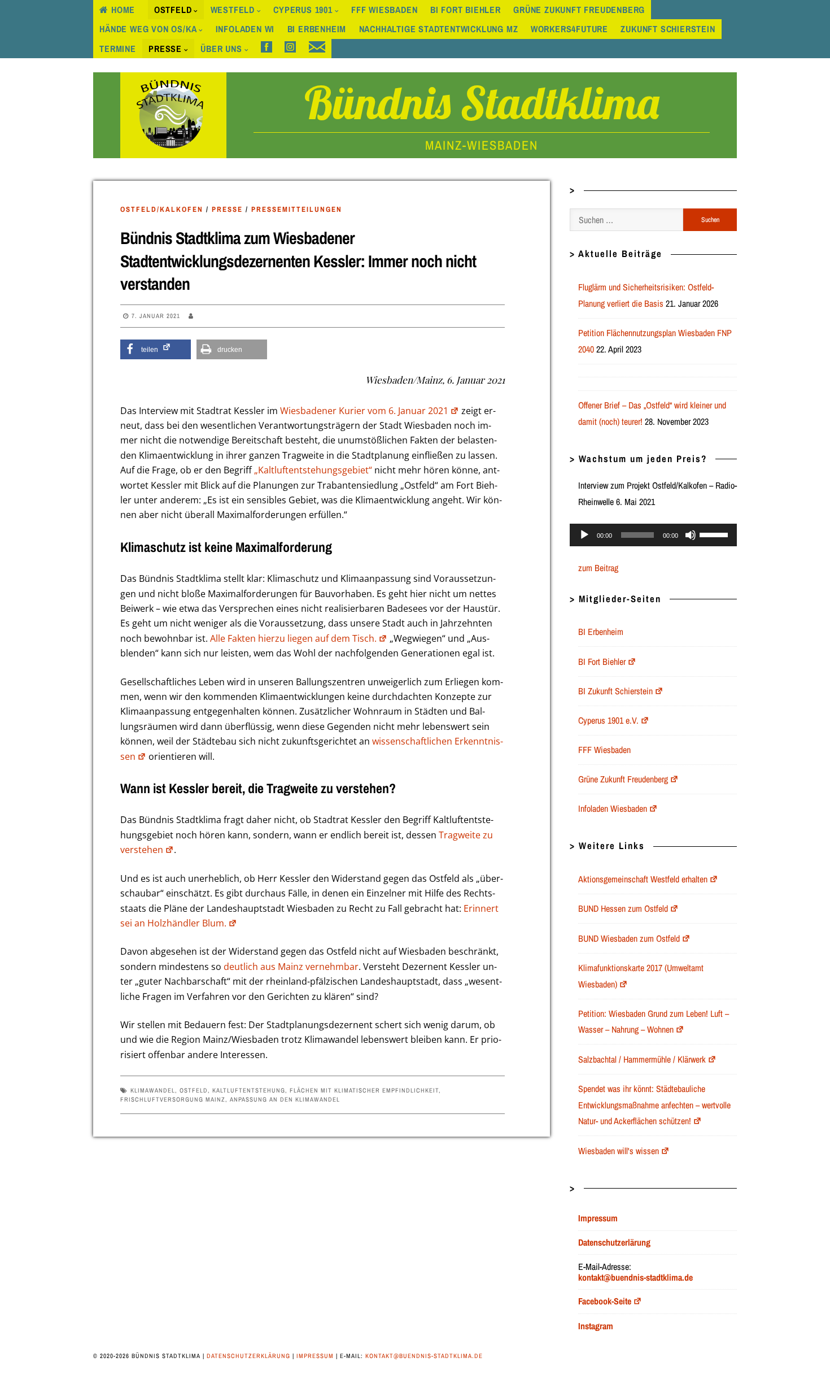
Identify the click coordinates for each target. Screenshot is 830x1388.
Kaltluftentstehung (248, 1090)
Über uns (221, 48)
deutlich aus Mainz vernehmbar (291, 966)
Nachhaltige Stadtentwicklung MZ (438, 29)
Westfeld (233, 9)
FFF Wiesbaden (384, 9)
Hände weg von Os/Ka (147, 29)
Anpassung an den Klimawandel (285, 1099)
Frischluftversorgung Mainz (172, 1099)
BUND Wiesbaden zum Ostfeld (629, 938)
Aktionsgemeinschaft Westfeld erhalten (642, 879)
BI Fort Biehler (465, 9)
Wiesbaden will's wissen (618, 1151)
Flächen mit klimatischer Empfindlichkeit (364, 1090)
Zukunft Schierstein (668, 29)
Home (123, 9)
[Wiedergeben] (584, 535)
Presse (165, 48)
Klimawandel (152, 1090)
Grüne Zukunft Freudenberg (579, 9)
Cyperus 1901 (303, 9)
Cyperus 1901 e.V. (608, 720)
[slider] (715, 534)
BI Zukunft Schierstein (615, 691)
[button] (155, 349)
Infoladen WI (245, 29)
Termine (117, 48)
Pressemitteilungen (296, 209)
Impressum (315, 1356)
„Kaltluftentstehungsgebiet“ (313, 470)
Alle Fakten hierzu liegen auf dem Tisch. (293, 638)
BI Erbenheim (317, 29)
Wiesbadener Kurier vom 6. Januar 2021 (364, 410)
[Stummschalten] (690, 535)
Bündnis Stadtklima (481, 102)
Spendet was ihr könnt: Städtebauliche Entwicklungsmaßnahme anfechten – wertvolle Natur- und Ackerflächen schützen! (654, 1105)
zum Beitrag (598, 568)
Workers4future (569, 29)
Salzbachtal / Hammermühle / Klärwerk (642, 1059)
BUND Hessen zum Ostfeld (623, 908)
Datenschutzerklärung (248, 1356)
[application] (653, 535)
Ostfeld (173, 9)
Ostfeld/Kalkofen (161, 209)
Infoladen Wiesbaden (612, 808)
